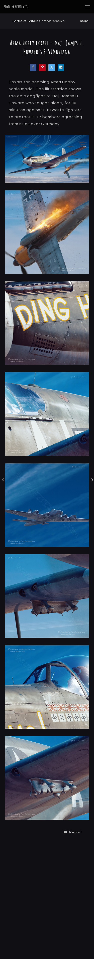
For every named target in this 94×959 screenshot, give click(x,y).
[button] (72, 832)
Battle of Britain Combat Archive (39, 21)
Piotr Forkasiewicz (16, 6)
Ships (84, 21)
